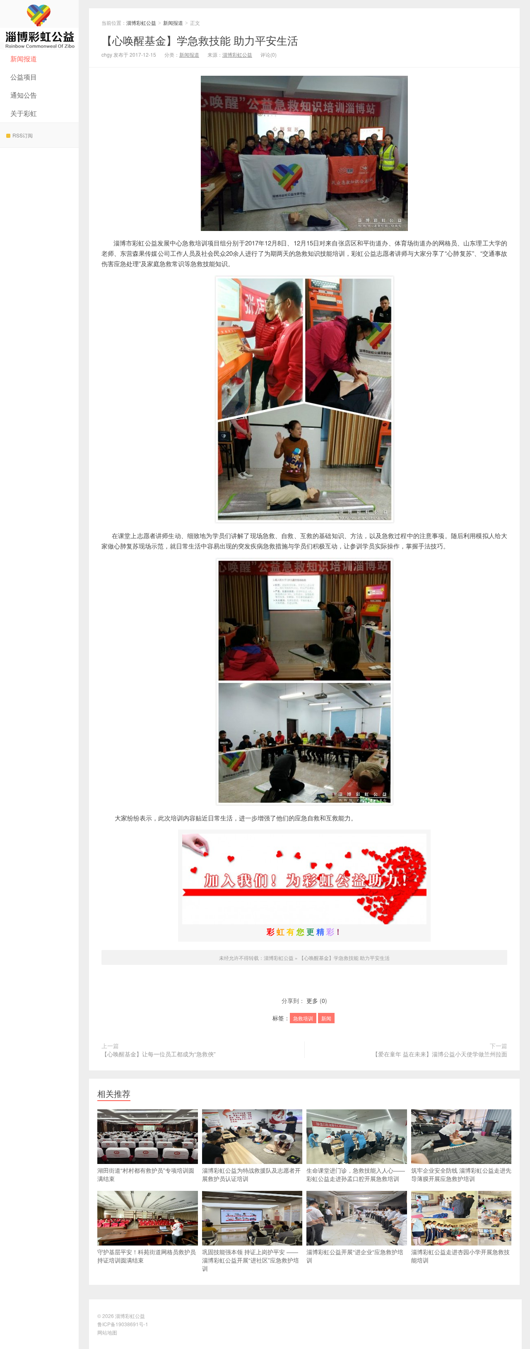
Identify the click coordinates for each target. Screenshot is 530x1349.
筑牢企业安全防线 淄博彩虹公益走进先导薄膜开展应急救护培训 (461, 1174)
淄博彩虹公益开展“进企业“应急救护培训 (354, 1256)
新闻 (326, 1018)
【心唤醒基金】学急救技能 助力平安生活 (199, 40)
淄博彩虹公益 (39, 25)
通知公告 (23, 95)
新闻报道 (23, 58)
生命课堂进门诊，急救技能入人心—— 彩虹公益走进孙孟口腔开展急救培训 (355, 1174)
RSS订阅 (22, 135)
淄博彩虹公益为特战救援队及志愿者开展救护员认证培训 (251, 1174)
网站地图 (107, 1332)
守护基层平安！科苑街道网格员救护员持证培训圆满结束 (146, 1256)
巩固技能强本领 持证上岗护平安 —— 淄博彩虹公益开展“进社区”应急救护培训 (250, 1260)
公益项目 (23, 77)
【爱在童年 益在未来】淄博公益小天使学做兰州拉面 (439, 1054)
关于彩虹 (23, 113)
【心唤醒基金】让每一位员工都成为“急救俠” (158, 1054)
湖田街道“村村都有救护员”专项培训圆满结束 (145, 1174)
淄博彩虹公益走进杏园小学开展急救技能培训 (460, 1256)
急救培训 (303, 1018)
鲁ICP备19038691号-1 (122, 1323)
